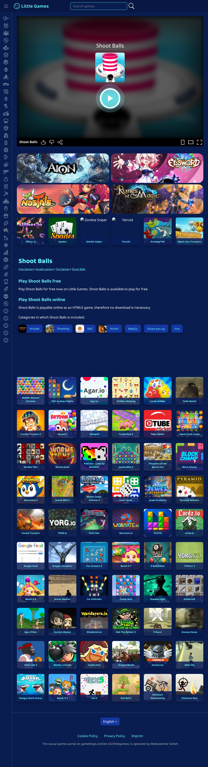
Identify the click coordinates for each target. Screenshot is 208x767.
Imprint (137, 736)
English (108, 721)
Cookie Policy (87, 736)
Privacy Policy (114, 736)
